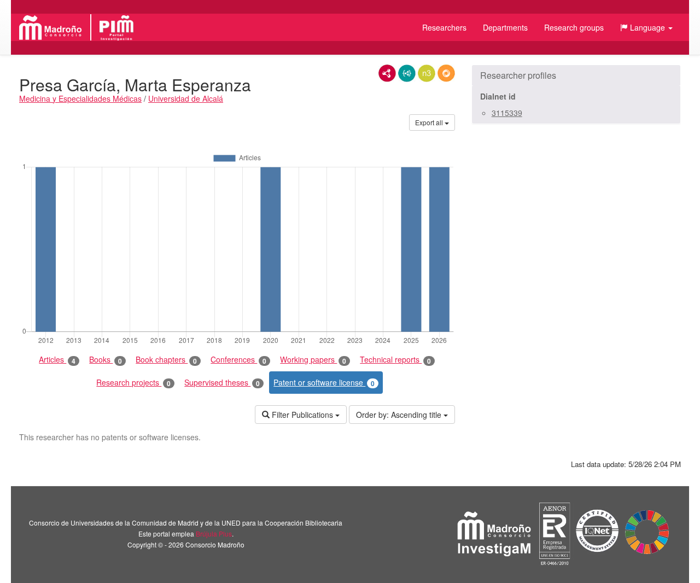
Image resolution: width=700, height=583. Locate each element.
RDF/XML (387, 73)
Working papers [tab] (313, 359)
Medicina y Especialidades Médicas (80, 98)
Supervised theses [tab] (222, 382)
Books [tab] (105, 359)
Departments (505, 27)
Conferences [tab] (238, 359)
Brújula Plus (214, 533)
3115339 (507, 112)
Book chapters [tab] (166, 359)
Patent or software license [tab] (324, 382)
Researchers (444, 27)
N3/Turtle (426, 73)
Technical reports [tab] (395, 359)
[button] (646, 27)
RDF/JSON (446, 73)
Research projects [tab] (133, 382)
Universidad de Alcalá (185, 98)
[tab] (576, 75)
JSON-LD (407, 73)
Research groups (574, 27)
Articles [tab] (57, 359)
